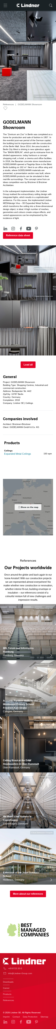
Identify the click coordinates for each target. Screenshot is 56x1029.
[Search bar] (51, 5)
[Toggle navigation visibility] (5, 5)
